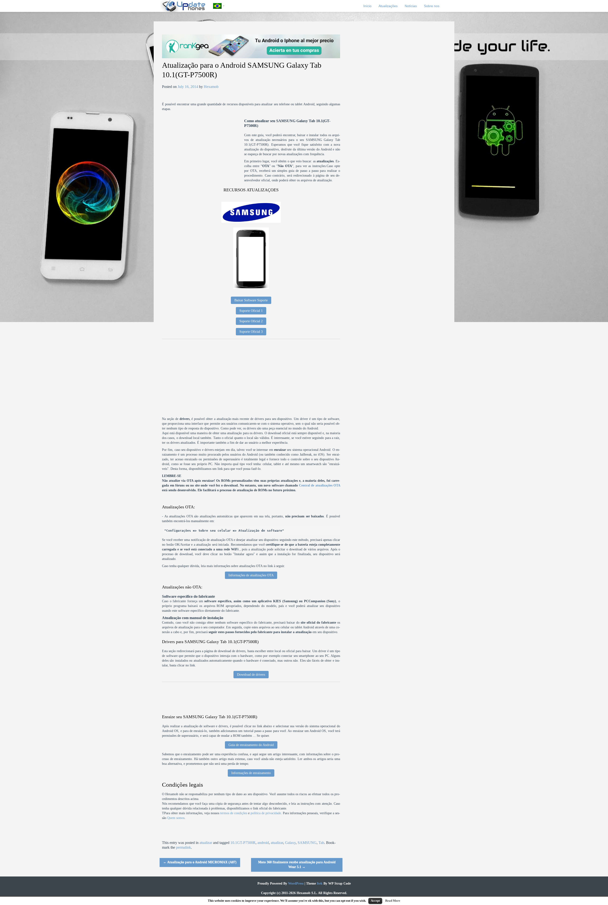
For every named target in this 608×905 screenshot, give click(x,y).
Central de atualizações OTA (319, 485)
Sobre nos (431, 6)
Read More (392, 900)
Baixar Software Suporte (251, 300)
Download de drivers (251, 674)
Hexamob (211, 87)
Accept (375, 900)
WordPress (295, 883)
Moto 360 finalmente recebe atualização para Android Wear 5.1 (297, 864)
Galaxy (290, 843)
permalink (183, 847)
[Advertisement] (203, 152)
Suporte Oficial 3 (251, 331)
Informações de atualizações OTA (251, 575)
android (263, 843)
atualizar (206, 843)
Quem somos (176, 818)
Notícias (411, 6)
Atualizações (388, 6)
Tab (321, 843)
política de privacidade (266, 813)
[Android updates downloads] (186, 6)
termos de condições (233, 813)
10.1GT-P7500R (243, 843)
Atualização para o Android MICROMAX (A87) (200, 862)
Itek (319, 883)
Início (367, 6)
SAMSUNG (307, 843)
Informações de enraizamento (251, 773)
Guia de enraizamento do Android (251, 745)
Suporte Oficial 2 (251, 321)
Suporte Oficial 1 (251, 311)
